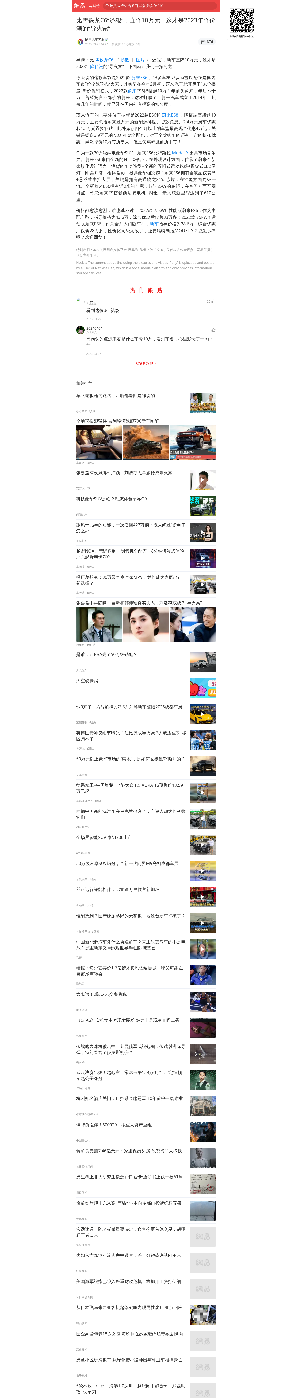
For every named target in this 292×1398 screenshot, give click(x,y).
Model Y (180, 153)
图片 (140, 60)
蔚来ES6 (139, 77)
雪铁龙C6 (104, 60)
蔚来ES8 (170, 115)
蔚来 (132, 91)
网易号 (94, 5)
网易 (79, 6)
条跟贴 (145, 363)
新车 (154, 224)
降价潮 (96, 66)
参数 (125, 60)
